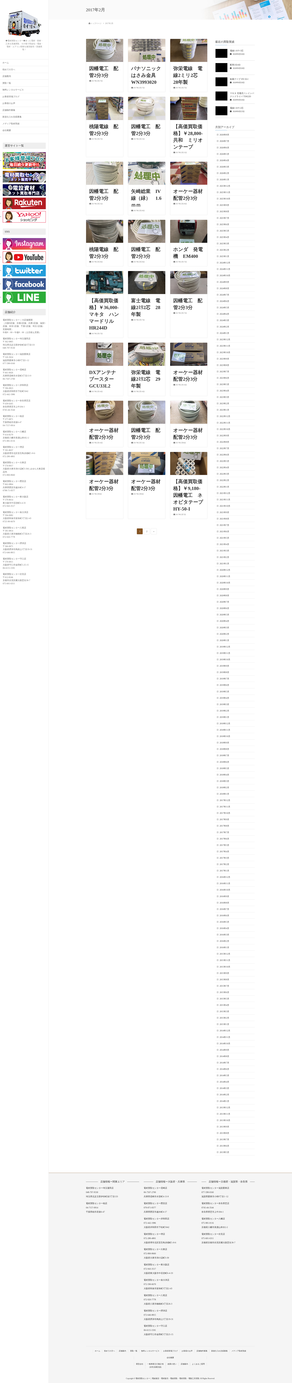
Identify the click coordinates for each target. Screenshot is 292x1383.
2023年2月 (224, 403)
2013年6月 (224, 1146)
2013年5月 (224, 1152)
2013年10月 (225, 1120)
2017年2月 (224, 864)
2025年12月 (225, 186)
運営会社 (139, 1364)
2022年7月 (224, 448)
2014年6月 (224, 1069)
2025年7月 (224, 218)
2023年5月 (224, 384)
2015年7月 (224, 986)
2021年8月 (224, 519)
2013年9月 (224, 1127)
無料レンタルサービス (13, 90)
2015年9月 (224, 973)
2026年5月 (224, 154)
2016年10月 (225, 890)
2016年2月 (224, 941)
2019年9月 (224, 666)
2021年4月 (224, 544)
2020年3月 (224, 628)
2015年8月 (224, 979)
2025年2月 (224, 250)
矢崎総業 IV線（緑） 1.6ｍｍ (146, 198)
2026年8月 (224, 135)
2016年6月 (224, 915)
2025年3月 (224, 243)
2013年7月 (224, 1139)
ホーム (5, 63)
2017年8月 (224, 826)
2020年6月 (224, 608)
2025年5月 (224, 231)
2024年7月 (224, 295)
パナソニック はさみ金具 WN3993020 (148, 75)
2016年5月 (224, 922)
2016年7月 (224, 909)
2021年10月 (225, 506)
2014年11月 (225, 1037)
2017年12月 (225, 800)
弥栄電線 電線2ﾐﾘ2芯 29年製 (145, 379)
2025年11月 (225, 192)
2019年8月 (224, 672)
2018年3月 (224, 781)
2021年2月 (224, 557)
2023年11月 (225, 346)
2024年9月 (224, 282)
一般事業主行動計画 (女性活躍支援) (155, 1365)
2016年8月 (224, 903)
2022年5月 (224, 461)
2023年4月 (224, 391)
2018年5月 (224, 768)
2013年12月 (225, 1107)
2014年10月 (225, 1043)
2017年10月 (225, 813)
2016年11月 (225, 883)
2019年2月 (224, 711)
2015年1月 (224, 1024)
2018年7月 (224, 755)
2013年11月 (225, 1114)
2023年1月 (224, 410)
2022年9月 (224, 435)
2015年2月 (224, 1018)
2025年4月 (224, 237)
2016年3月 (224, 935)
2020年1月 (224, 640)
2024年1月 (224, 333)
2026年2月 (224, 173)
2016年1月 (224, 947)
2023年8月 (224, 365)
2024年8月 (224, 288)
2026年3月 (224, 167)
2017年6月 (224, 839)
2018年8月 (224, 749)
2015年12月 (225, 954)
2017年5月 (224, 845)
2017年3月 (224, 858)
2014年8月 (224, 1056)
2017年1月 (224, 871)
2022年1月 (224, 487)
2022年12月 (225, 416)
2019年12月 (225, 647)
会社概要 (6, 130)
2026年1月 (224, 179)
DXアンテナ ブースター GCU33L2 (105, 379)
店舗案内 (6, 76)
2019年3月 (224, 704)
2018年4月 (224, 775)
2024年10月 (225, 275)
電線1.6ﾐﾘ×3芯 (236, 51)
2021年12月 (225, 493)
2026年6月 (224, 148)
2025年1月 (224, 256)
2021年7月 (224, 525)
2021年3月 (224, 551)
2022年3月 (224, 474)
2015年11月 (225, 960)
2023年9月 (224, 359)
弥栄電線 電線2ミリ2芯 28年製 (188, 75)
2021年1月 (224, 564)
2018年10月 (225, 736)
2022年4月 (224, 467)
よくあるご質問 (198, 1364)
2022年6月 (224, 455)
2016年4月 (224, 928)
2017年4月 (224, 851)
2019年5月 (224, 692)
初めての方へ (8, 69)
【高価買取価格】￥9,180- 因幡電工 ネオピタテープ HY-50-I (190, 495)
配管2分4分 (235, 65)
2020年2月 (224, 634)
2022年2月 (224, 480)
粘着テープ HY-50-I (239, 79)
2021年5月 (224, 538)
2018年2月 (224, 787)
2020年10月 (225, 583)
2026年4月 (224, 160)
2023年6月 (224, 378)
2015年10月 (225, 967)
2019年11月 (225, 653)
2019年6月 (224, 685)
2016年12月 (225, 877)
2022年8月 (224, 442)
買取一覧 (6, 83)
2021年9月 (224, 512)
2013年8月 (224, 1133)
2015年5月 (224, 999)
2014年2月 (224, 1095)
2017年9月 (224, 819)
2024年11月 (225, 269)
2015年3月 (224, 1011)
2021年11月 (225, 500)
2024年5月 (224, 307)
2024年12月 (225, 263)
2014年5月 (224, 1075)
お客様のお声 (8, 103)
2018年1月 (224, 794)
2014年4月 (224, 1082)
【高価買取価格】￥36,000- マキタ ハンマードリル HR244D (106, 314)
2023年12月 (225, 339)
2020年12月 (225, 570)
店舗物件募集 (8, 110)
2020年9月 (224, 589)
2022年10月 (225, 429)
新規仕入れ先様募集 (12, 117)
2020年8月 (224, 595)
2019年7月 (224, 679)
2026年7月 (224, 141)
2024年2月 (224, 327)
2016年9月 (224, 896)
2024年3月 (224, 320)
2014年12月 (225, 1031)
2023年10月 (225, 352)
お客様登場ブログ (10, 96)
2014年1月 (224, 1101)
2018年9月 (224, 743)
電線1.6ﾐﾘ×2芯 (236, 108)
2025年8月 (224, 211)
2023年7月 (224, 371)
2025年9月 (224, 205)
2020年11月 (225, 576)
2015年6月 (224, 992)
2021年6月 (224, 531)
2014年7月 (224, 1063)
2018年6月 (224, 762)
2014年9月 (224, 1050)
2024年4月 (224, 314)
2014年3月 (224, 1088)
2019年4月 (224, 698)
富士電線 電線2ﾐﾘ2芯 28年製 (145, 307)
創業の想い (172, 1364)
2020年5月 (224, 615)
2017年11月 (225, 807)
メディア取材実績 (10, 124)
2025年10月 (225, 199)
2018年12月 (225, 723)
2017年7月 (224, 832)
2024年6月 (224, 301)
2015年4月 (224, 1005)
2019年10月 (225, 659)
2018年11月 (225, 730)
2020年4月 (224, 621)
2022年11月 (225, 423)
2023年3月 (224, 397)
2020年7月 (224, 602)
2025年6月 (224, 224)
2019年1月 (224, 717)
